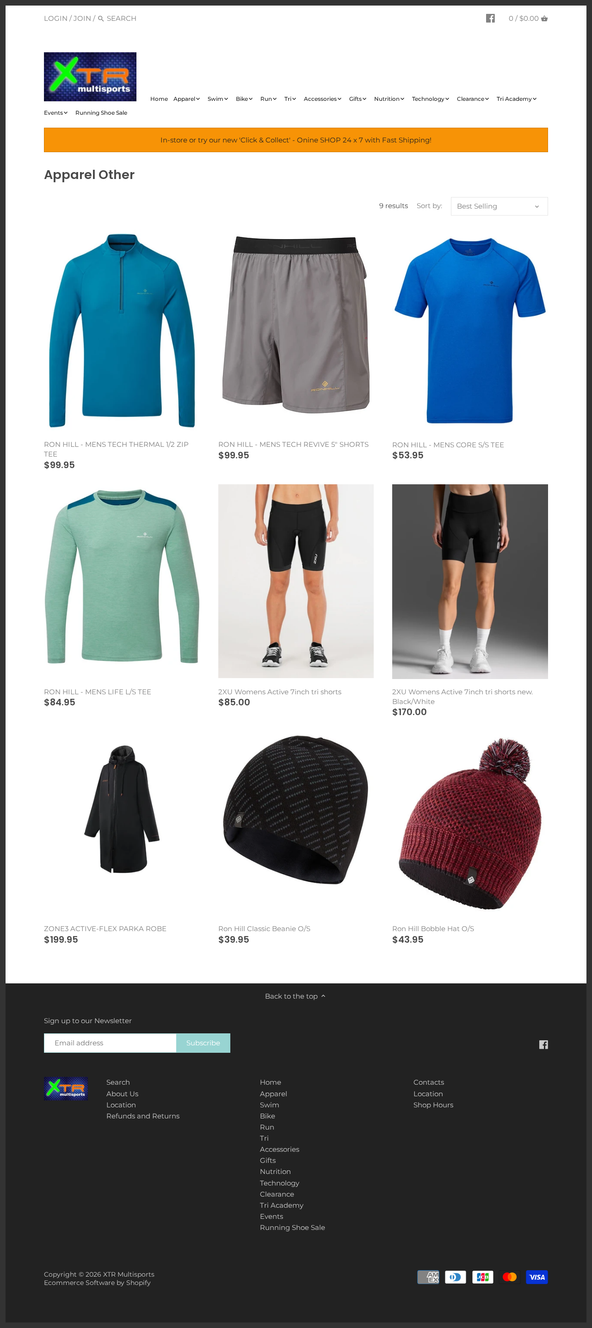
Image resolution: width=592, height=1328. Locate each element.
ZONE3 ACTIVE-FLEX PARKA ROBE (105, 928)
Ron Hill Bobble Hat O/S (433, 928)
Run (267, 1127)
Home (270, 1082)
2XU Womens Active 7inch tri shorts (279, 691)
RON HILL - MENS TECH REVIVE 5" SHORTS (293, 444)
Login (56, 18)
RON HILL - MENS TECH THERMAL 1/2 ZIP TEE (116, 449)
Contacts (428, 1082)
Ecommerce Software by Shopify (97, 1282)
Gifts (268, 1160)
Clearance (277, 1194)
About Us (122, 1093)
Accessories (279, 1149)
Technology (279, 1183)
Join (82, 18)
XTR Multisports (128, 1274)
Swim (269, 1104)
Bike (267, 1116)
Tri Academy (281, 1205)
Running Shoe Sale (292, 1227)
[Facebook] (490, 18)
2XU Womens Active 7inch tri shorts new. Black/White (462, 696)
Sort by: (429, 206)
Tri (264, 1138)
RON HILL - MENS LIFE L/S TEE (97, 691)
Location (121, 1104)
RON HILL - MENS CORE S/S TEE (448, 444)
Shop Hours (433, 1104)
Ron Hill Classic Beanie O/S (264, 928)
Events (271, 1216)
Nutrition (275, 1171)
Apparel (273, 1093)
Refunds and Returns (142, 1116)
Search (118, 1082)
